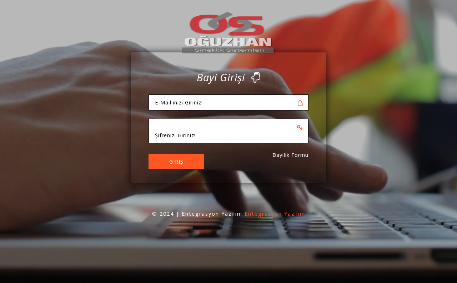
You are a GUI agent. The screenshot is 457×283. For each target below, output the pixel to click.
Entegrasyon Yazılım (275, 213)
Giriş (176, 161)
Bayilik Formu (290, 154)
